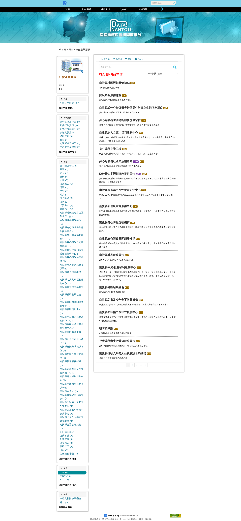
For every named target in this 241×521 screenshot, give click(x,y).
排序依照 (152, 73)
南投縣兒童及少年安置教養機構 (118, 299)
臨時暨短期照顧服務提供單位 (117, 173)
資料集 (106, 59)
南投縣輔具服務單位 (111, 254)
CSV (132, 83)
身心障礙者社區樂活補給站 (115, 161)
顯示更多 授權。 (66, 507)
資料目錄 (105, 9)
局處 (70, 49)
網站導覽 (86, 9)
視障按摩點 (106, 328)
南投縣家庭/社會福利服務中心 (117, 267)
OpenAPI (124, 9)
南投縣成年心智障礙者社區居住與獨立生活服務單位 (131, 107)
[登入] (161, 9)
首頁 (67, 9)
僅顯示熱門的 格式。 (69, 485)
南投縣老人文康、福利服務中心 (118, 132)
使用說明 (142, 9)
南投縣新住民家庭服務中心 (115, 206)
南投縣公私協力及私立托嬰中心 (118, 312)
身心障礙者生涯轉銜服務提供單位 (120, 120)
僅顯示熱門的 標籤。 (69, 459)
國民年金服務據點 (110, 95)
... (141, 365)
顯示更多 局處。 (66, 108)
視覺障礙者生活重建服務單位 (117, 340)
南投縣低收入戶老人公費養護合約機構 (122, 353)
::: (57, 9)
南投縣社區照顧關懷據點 (114, 82)
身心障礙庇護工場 (110, 148)
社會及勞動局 (83, 49)
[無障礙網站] (175, 515)
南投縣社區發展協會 (111, 287)
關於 (129, 59)
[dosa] (72, 66)
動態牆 (118, 59)
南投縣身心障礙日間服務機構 (117, 238)
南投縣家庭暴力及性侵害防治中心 (120, 190)
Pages (139, 59)
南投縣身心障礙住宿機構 (114, 222)
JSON (136, 161)
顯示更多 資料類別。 (69, 152)
